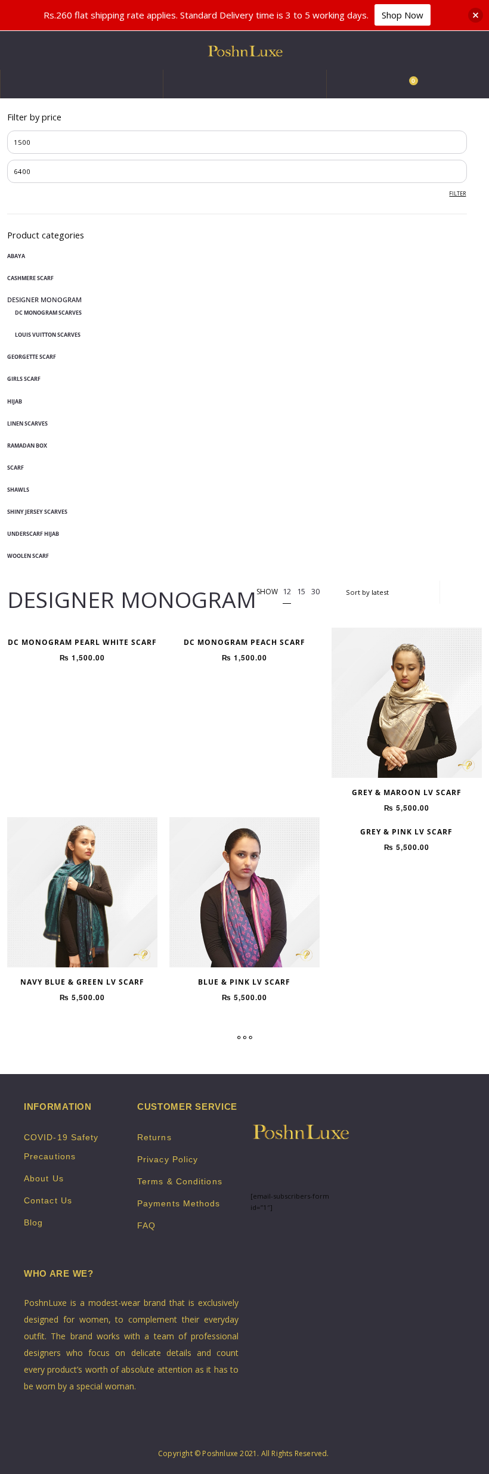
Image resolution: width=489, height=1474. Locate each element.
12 (287, 591)
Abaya (16, 256)
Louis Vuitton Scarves (48, 335)
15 (301, 591)
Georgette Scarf (31, 357)
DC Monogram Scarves (48, 312)
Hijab (14, 401)
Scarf (15, 467)
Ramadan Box (27, 445)
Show (267, 592)
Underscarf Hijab (33, 534)
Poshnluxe (220, 1453)
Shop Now (402, 15)
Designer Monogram (44, 299)
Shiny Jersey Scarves (37, 512)
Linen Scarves (27, 423)
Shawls (18, 490)
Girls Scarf (24, 379)
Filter (457, 193)
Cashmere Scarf (30, 278)
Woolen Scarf (28, 556)
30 (315, 591)
